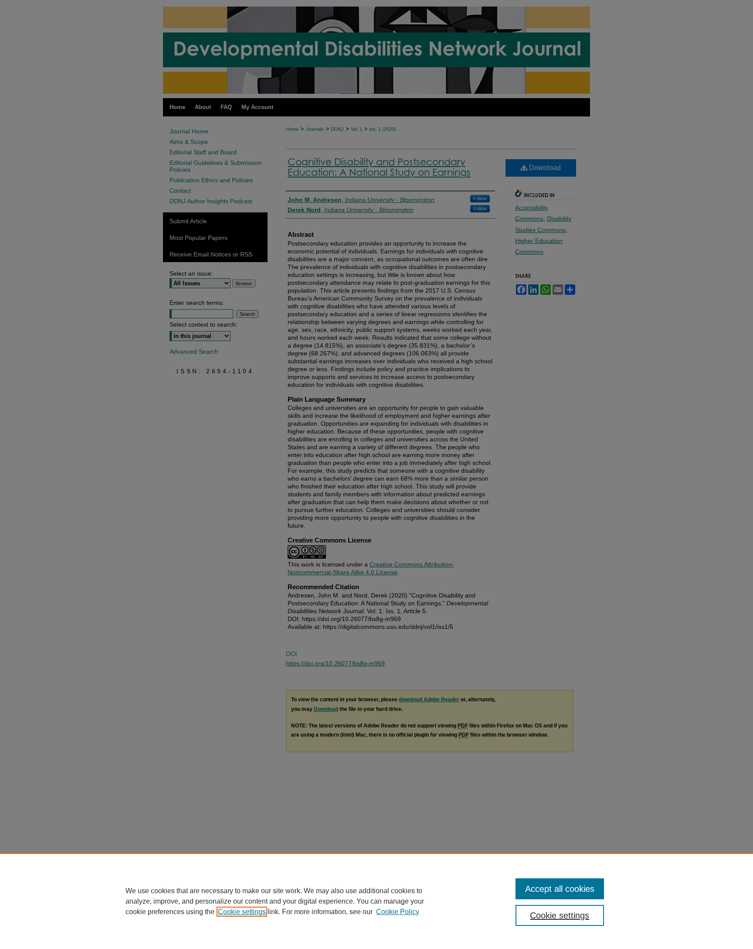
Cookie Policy (397, 911)
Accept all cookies (559, 889)
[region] (376, 901)
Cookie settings (242, 911)
